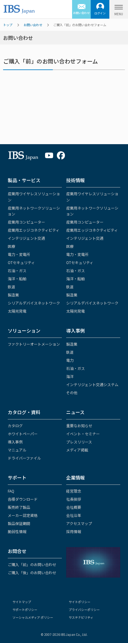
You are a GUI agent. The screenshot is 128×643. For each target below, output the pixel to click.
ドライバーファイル (24, 458)
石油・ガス (17, 270)
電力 (70, 360)
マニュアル (17, 449)
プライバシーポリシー (84, 609)
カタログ (15, 425)
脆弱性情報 (17, 531)
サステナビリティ (81, 617)
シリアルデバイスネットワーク (34, 302)
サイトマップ (21, 601)
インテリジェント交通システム (92, 384)
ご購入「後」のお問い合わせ (32, 572)
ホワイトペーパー (23, 433)
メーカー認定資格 (23, 515)
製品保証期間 (19, 523)
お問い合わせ (33, 24)
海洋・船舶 (17, 278)
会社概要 (73, 507)
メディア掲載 (77, 449)
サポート (17, 477)
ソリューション (24, 330)
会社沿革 (73, 515)
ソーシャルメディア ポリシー (32, 617)
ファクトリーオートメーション (34, 344)
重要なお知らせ (79, 425)
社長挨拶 (73, 499)
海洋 (70, 376)
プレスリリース (79, 441)
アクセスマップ (79, 523)
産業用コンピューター (26, 222)
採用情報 (73, 531)
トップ (7, 24)
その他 (71, 392)
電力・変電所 (19, 254)
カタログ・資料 (24, 412)
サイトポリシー (79, 601)
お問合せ (17, 551)
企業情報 (75, 477)
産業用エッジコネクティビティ (33, 230)
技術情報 (75, 180)
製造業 (13, 294)
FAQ (11, 491)
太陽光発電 (17, 311)
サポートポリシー (24, 609)
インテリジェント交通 (26, 238)
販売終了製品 (19, 507)
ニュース (75, 412)
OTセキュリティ (21, 262)
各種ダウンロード (23, 499)
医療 (11, 246)
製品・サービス (24, 180)
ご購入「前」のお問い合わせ (32, 564)
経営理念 (73, 491)
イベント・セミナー (83, 433)
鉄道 (11, 286)
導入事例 (75, 330)
